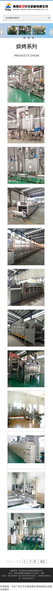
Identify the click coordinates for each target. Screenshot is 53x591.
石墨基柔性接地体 (34, 586)
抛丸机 (46, 586)
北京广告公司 (18, 586)
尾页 (42, 561)
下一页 (32, 561)
